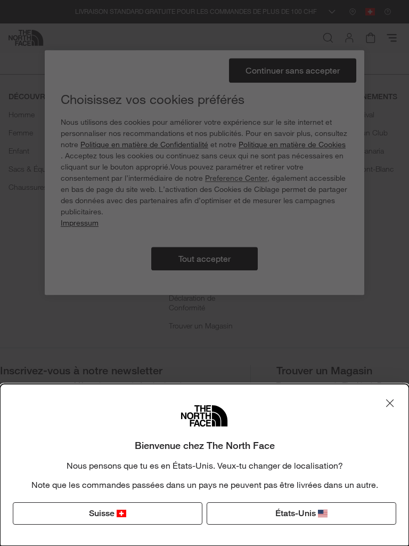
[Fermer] (389, 403)
